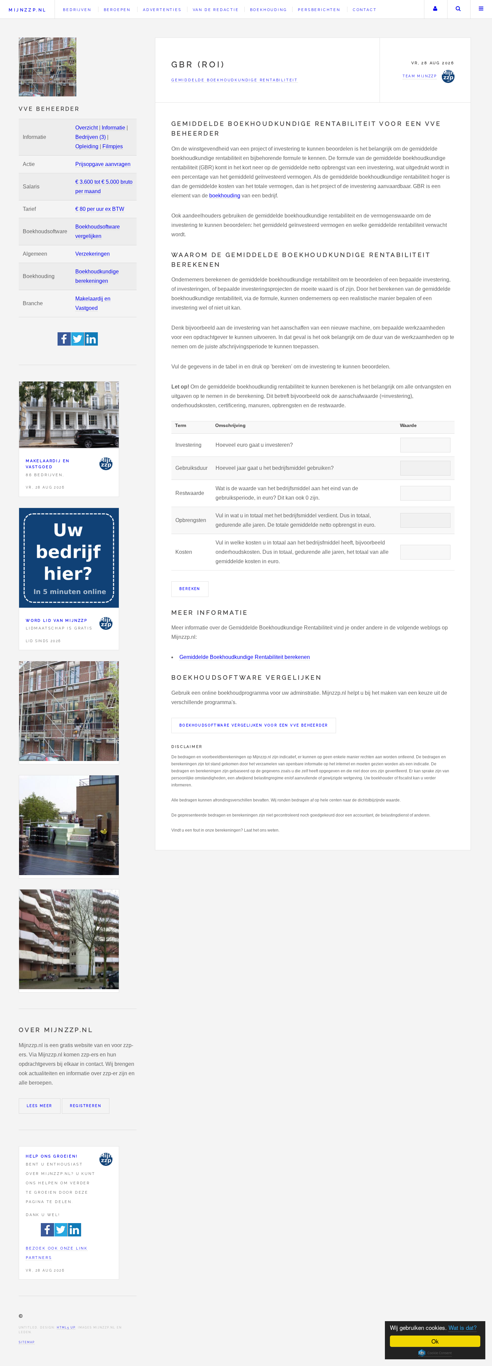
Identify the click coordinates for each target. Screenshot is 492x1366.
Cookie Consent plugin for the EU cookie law (435, 1353)
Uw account (435, 9)
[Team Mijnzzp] (105, 463)
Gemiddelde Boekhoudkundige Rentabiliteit (234, 80)
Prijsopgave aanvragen (103, 164)
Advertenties (162, 9)
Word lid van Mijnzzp (57, 620)
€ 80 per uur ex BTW (99, 209)
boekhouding (224, 195)
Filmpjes (112, 146)
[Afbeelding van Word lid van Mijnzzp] (69, 559)
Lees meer (40, 1106)
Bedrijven (77, 9)
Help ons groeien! (52, 1156)
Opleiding (86, 146)
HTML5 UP (66, 1327)
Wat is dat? (462, 1327)
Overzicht (86, 128)
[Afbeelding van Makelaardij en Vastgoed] (69, 416)
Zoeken (458, 9)
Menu (481, 9)
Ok (435, 1341)
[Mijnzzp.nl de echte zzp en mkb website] (48, 66)
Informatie (113, 128)
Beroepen (117, 9)
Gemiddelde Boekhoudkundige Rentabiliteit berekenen (244, 657)
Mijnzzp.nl (28, 9)
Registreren (85, 1106)
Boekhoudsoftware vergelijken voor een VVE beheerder (253, 725)
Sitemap (27, 1342)
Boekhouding (268, 9)
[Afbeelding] (69, 712)
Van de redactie (216, 9)
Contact (365, 9)
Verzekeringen (92, 254)
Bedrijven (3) (90, 137)
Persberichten (319, 9)
